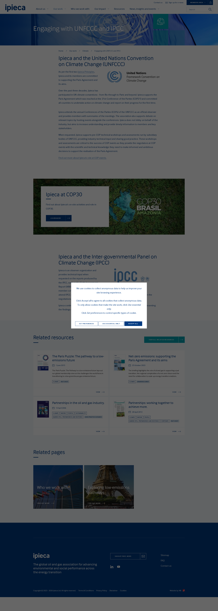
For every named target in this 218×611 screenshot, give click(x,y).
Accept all (133, 324)
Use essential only (111, 324)
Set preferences (86, 324)
